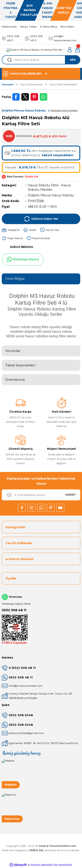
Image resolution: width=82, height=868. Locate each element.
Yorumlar (12, 351)
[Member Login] (69, 49)
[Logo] (34, 49)
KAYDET (71, 494)
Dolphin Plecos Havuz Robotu (51, 195)
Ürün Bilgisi (14, 278)
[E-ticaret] (40, 864)
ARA (73, 59)
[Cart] (77, 49)
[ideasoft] (18, 865)
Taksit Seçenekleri (20, 365)
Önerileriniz (15, 379)
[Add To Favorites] (38, 238)
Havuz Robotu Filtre (43, 185)
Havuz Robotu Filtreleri (49, 187)
